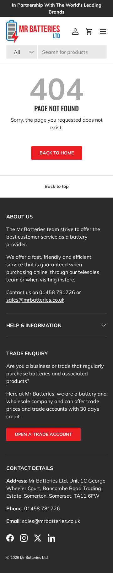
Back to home (57, 153)
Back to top (57, 186)
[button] (89, 31)
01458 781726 (57, 292)
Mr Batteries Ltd (34, 557)
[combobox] (56, 52)
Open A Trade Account (43, 434)
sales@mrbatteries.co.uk (35, 300)
